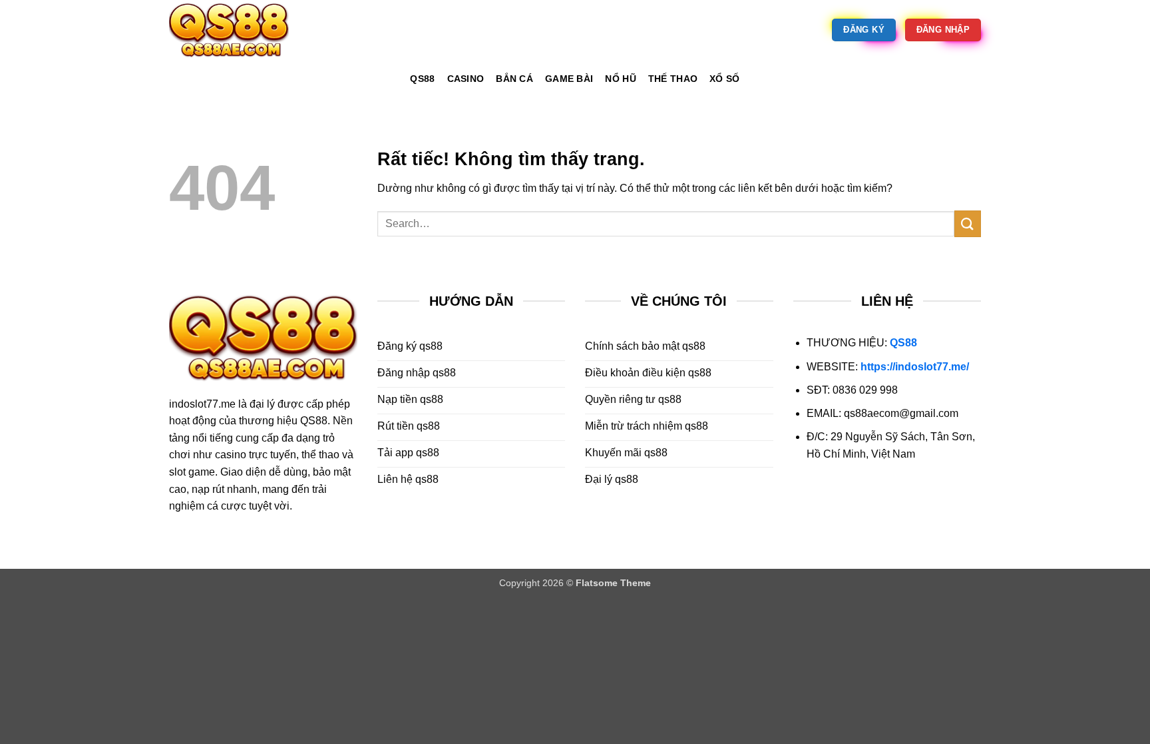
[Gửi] (967, 223)
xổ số (724, 78)
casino (465, 78)
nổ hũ (620, 78)
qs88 (422, 78)
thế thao (672, 78)
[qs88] (235, 30)
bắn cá (514, 78)
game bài (569, 78)
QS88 (903, 342)
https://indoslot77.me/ (915, 366)
